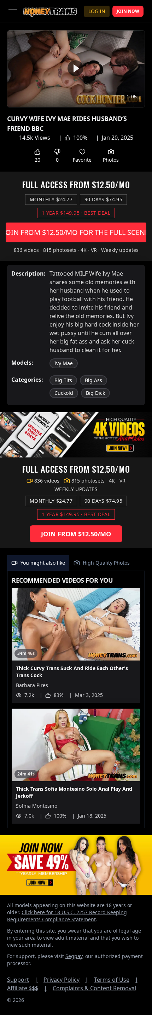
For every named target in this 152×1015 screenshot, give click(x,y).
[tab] (38, 563)
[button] (75, 68)
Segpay (73, 956)
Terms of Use (116, 980)
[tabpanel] (76, 699)
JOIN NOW (128, 11)
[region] (76, 69)
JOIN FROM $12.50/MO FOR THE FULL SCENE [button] (76, 232)
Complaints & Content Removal (94, 988)
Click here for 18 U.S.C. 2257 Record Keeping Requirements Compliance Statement (67, 916)
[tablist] (76, 563)
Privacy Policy (65, 980)
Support (22, 980)
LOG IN (96, 11)
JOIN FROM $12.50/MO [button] (76, 534)
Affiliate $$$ (27, 988)
